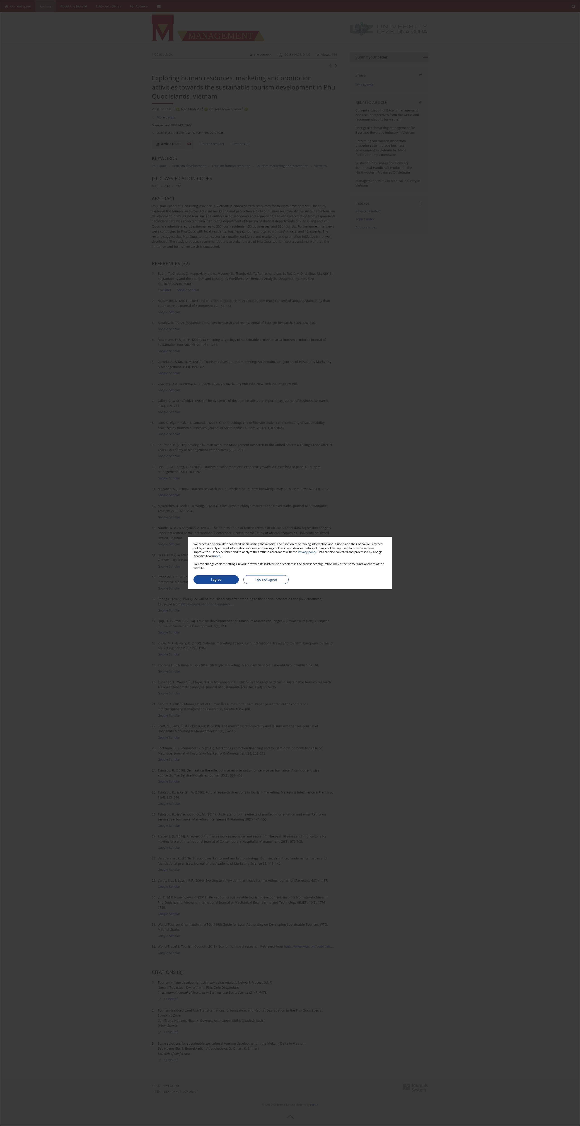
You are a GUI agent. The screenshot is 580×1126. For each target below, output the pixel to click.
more (216, 556)
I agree (216, 579)
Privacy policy (307, 552)
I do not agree (266, 579)
